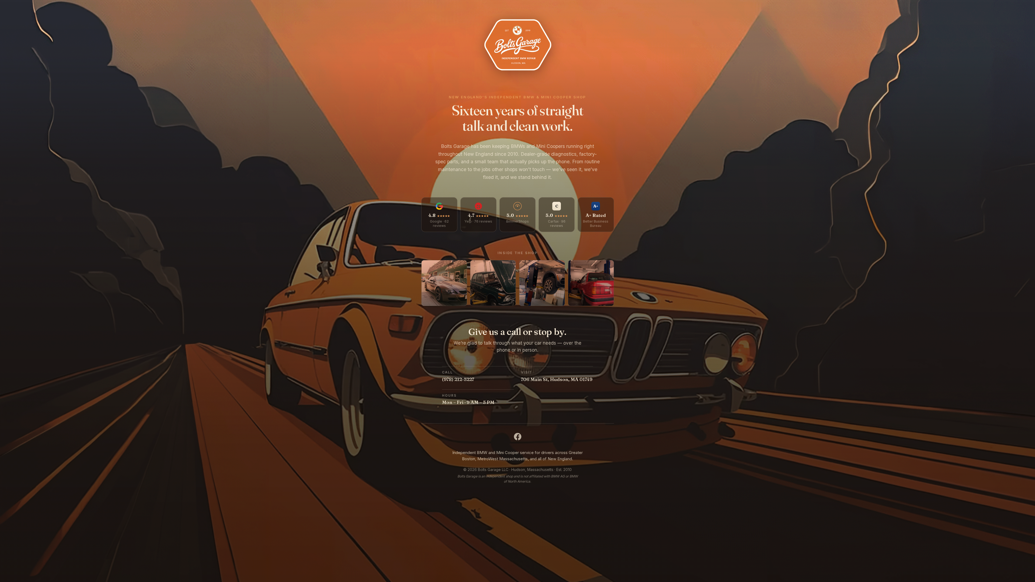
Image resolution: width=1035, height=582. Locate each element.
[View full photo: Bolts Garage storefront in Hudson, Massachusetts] (444, 283)
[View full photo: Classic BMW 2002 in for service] (493, 283)
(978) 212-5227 (458, 379)
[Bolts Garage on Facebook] (517, 436)
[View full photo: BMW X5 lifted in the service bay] (542, 283)
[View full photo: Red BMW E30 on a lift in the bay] (591, 283)
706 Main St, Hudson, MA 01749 (556, 379)
